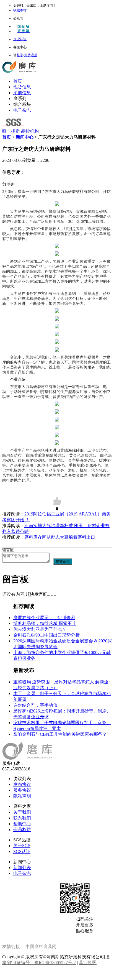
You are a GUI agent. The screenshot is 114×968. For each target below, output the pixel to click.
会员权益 (22, 829)
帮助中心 (22, 823)
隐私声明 (22, 796)
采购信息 (22, 92)
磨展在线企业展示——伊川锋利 (44, 617)
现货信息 (22, 87)
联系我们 (22, 818)
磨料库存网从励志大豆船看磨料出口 (59, 537)
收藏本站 (20, 10)
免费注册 (30, 55)
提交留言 (63, 561)
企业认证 (20, 39)
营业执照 (88, 962)
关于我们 (22, 812)
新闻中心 (24, 137)
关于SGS (21, 845)
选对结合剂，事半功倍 (35, 705)
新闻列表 (22, 867)
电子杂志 (22, 110)
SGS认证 (21, 851)
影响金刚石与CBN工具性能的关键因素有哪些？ (60, 734)
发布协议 (22, 784)
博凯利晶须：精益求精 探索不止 (44, 623)
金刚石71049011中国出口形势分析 (46, 635)
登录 (20, 55)
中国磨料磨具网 (40, 946)
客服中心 (20, 47)
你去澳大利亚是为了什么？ (39, 629)
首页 (17, 81)
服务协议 (22, 790)
